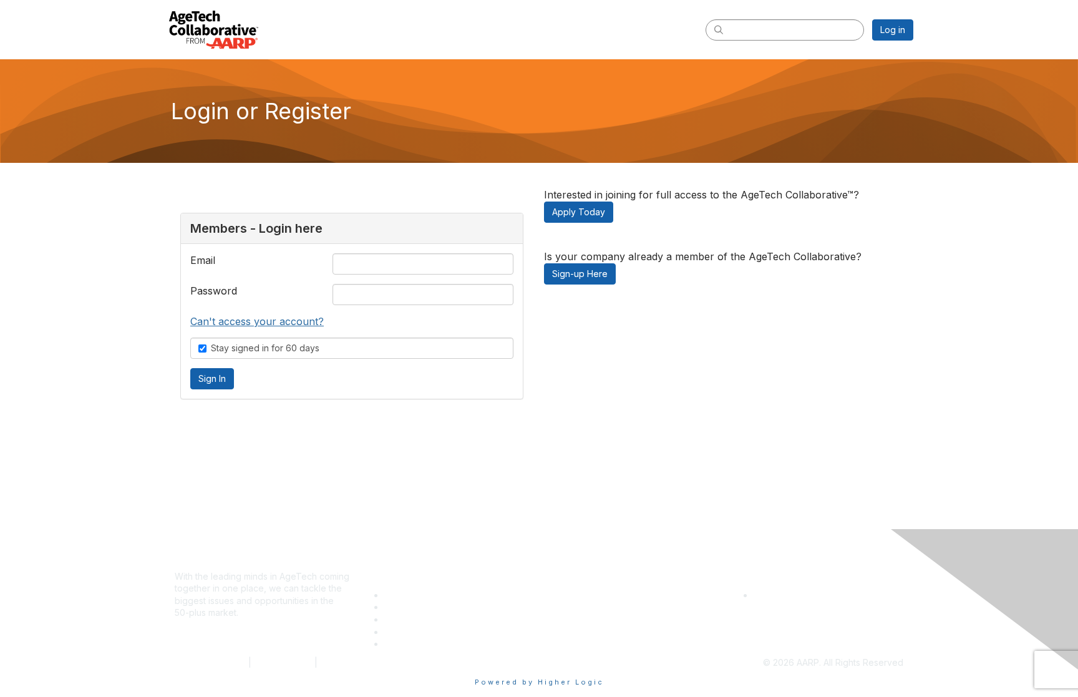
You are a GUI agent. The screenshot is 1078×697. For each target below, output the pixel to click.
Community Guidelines (365, 662)
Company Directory (424, 595)
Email (202, 260)
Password (213, 291)
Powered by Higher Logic (539, 682)
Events (398, 607)
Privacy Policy (283, 662)
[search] (719, 29)
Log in (892, 29)
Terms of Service (210, 662)
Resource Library (419, 619)
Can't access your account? (257, 321)
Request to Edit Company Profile (820, 595)
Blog (393, 631)
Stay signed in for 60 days (265, 348)
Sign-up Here (580, 273)
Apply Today (578, 212)
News (395, 643)
